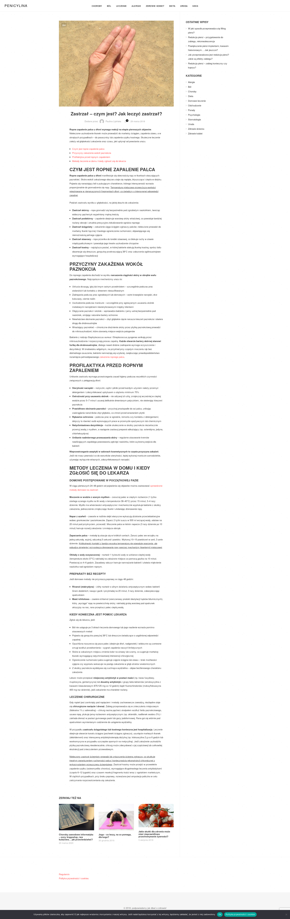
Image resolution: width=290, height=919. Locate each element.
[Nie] (286, 914)
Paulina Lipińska (113, 121)
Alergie (136, 6)
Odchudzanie (194, 105)
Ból (109, 6)
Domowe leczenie (197, 100)
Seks (195, 6)
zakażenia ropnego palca (112, 356)
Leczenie (121, 6)
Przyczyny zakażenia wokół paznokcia (91, 152)
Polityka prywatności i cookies (74, 878)
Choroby (97, 6)
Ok (220, 914)
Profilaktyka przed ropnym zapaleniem (91, 156)
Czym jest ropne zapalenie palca (88, 148)
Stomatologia (194, 119)
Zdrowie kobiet (155, 6)
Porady (191, 110)
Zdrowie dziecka (196, 128)
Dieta (172, 6)
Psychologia (194, 114)
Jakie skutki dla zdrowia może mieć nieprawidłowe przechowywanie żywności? (154, 834)
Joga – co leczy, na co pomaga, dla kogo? (115, 836)
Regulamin (64, 874)
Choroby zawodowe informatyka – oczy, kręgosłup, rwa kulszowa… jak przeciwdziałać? (76, 837)
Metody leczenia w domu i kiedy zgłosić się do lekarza (99, 161)
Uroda (184, 6)
